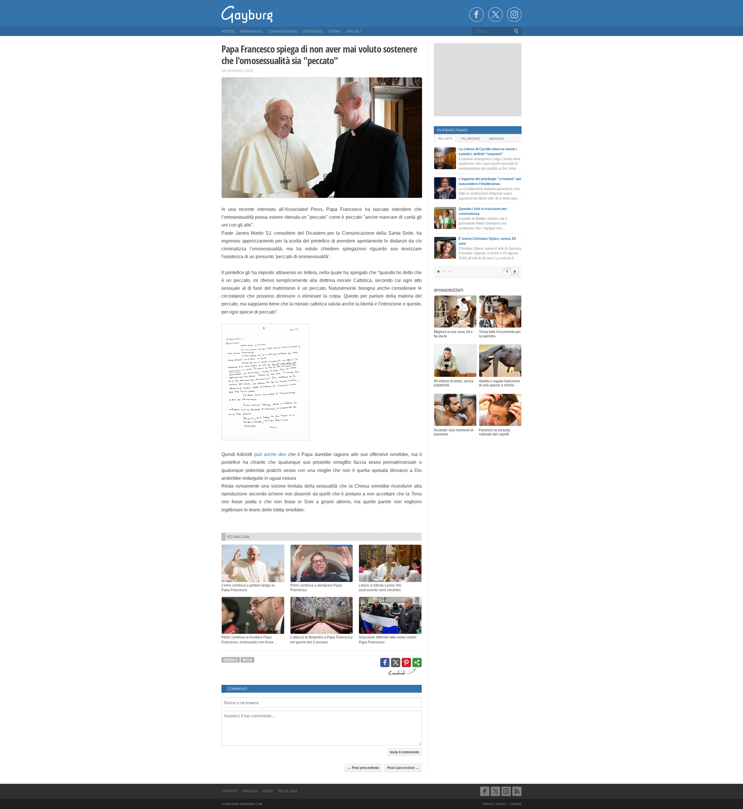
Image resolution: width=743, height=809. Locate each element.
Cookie (516, 804)
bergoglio (230, 659)
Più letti (445, 139)
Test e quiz (287, 791)
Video (267, 791)
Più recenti (470, 139)
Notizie (247, 659)
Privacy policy (495, 804)
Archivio (496, 139)
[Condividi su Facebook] (384, 662)
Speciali (250, 791)
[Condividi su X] (395, 662)
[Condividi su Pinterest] (406, 662)
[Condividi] (417, 662)
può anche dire (270, 454)
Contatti (229, 791)
